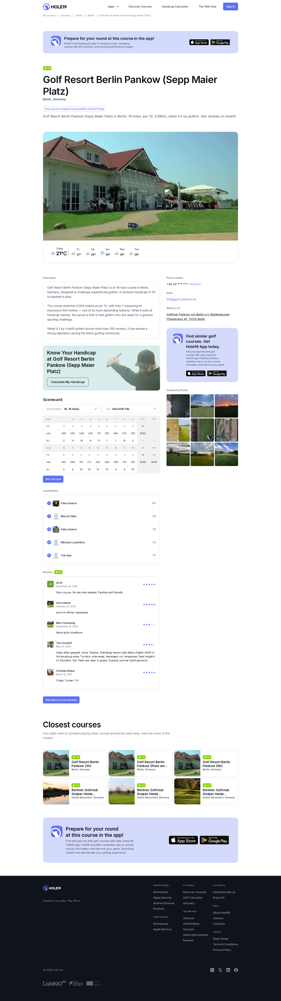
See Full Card (53, 479)
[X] (220, 970)
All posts (188, 918)
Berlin (79, 15)
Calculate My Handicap (68, 382)
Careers (218, 918)
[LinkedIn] (228, 970)
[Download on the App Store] (199, 42)
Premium (158, 908)
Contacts (219, 923)
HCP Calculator (193, 897)
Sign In (230, 6)
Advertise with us (224, 892)
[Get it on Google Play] (220, 42)
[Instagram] (212, 970)
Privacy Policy (222, 949)
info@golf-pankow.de (181, 299)
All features (160, 892)
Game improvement (195, 934)
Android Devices (163, 903)
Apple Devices (162, 897)
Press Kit (218, 897)
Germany (66, 15)
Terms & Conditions (225, 944)
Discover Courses (194, 892)
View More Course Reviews (61, 700)
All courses (49, 15)
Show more (195, 284)
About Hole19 (221, 912)
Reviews (188, 940)
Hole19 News (191, 923)
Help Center (220, 938)
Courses (188, 929)
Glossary (188, 903)
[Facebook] (236, 970)
